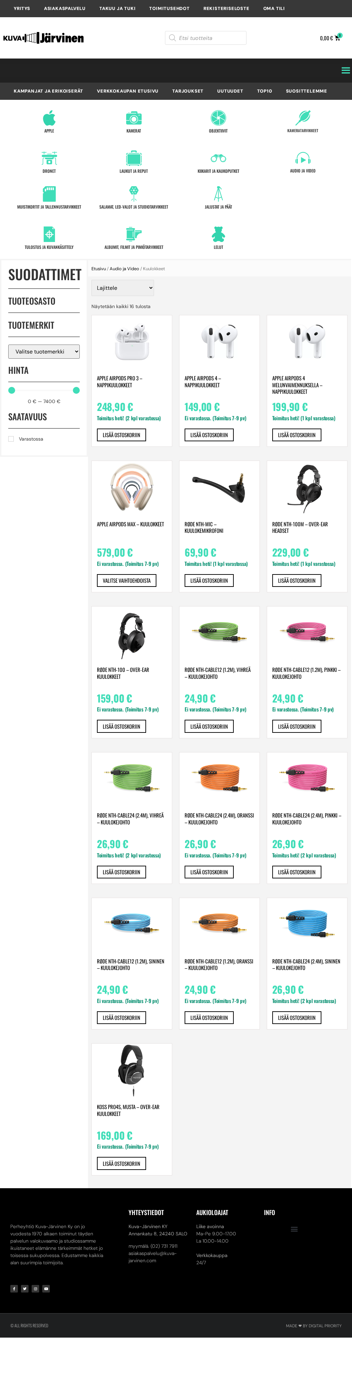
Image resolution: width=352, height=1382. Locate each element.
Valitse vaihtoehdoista (127, 580)
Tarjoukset (188, 91)
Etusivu (98, 269)
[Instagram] (35, 1289)
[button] (294, 1228)
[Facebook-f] (14, 1289)
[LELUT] (218, 234)
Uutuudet (230, 91)
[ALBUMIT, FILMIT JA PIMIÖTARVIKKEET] (134, 234)
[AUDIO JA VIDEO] (303, 158)
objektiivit (218, 131)
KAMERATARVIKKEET (302, 130)
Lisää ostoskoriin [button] (121, 435)
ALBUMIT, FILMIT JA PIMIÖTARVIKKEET (133, 247)
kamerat (133, 131)
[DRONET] (49, 158)
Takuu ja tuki (117, 8)
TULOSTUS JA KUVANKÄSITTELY (49, 247)
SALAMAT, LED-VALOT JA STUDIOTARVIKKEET (133, 207)
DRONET (49, 171)
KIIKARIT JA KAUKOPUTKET (218, 171)
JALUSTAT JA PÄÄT (218, 207)
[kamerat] (134, 118)
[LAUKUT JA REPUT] (134, 158)
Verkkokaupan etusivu (127, 91)
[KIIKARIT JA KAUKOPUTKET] (218, 158)
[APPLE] (49, 118)
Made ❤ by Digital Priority (314, 1326)
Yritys (22, 8)
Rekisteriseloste (227, 8)
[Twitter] (25, 1289)
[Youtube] (46, 1289)
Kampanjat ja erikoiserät (48, 91)
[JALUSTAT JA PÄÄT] (218, 194)
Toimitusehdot (169, 8)
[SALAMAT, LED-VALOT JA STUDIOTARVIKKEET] (134, 194)
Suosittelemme (306, 91)
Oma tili (274, 8)
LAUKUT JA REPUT (134, 171)
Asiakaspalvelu (65, 8)
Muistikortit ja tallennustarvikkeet (49, 207)
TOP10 (264, 91)
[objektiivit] (218, 118)
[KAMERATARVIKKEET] (303, 118)
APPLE (49, 131)
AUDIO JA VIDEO (303, 170)
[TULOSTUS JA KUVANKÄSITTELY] (49, 234)
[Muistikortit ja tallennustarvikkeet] (49, 194)
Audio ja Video (124, 269)
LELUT (218, 247)
